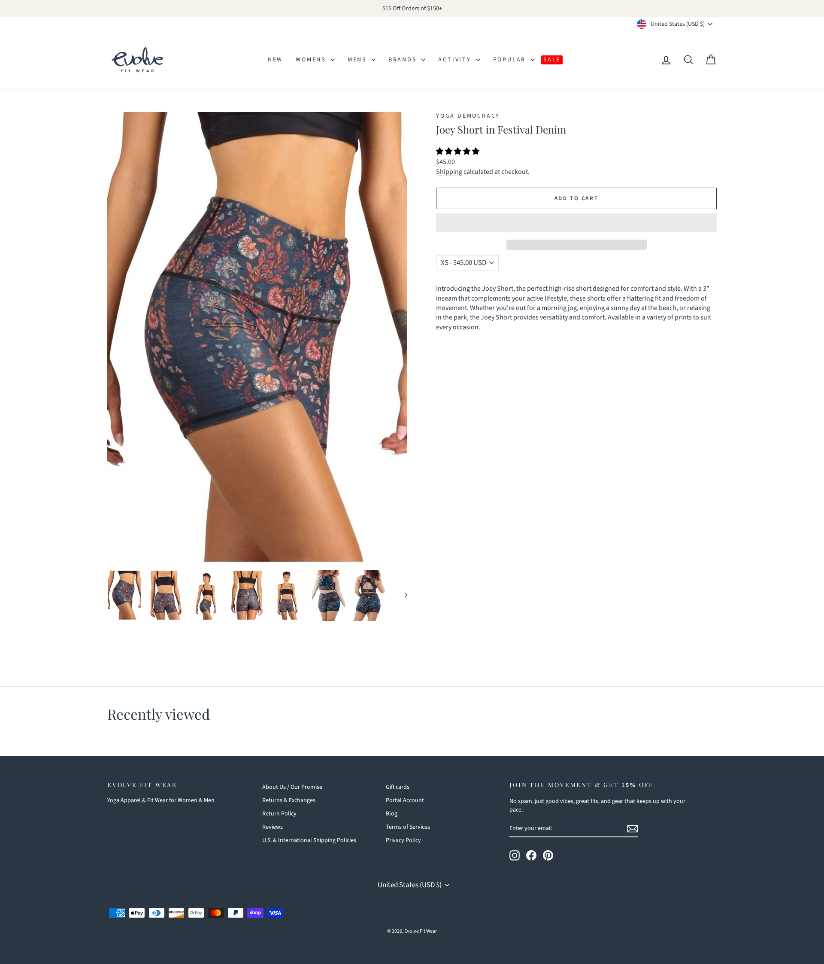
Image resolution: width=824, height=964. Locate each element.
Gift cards (397, 787)
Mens (358, 59)
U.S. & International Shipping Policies (309, 840)
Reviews (272, 827)
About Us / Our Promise (292, 787)
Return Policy (279, 813)
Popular (510, 59)
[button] (458, 151)
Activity (455, 59)
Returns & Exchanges (288, 800)
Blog (391, 813)
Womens (312, 59)
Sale (551, 59)
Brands (403, 59)
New (275, 59)
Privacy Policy (403, 840)
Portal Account (405, 800)
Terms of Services (408, 827)
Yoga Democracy (468, 116)
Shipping (449, 171)
